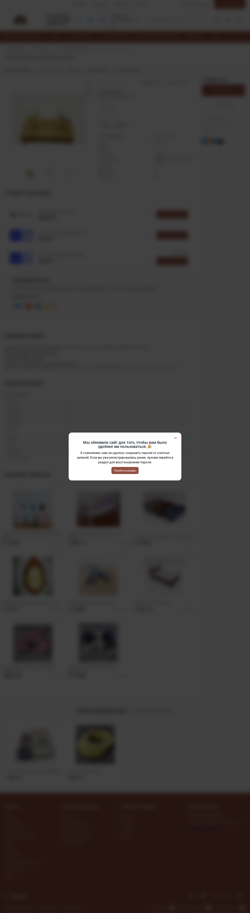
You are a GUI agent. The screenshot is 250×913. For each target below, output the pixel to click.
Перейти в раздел (125, 470)
